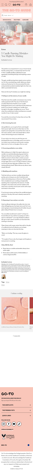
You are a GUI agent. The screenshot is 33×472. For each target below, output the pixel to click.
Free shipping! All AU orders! (16, 1)
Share (3, 285)
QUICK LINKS (6, 415)
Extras (3, 49)
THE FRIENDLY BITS (8, 410)
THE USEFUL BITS (7, 405)
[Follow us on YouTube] (14, 424)
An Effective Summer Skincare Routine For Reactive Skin (12, 327)
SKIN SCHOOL (7, 19)
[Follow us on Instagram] (4, 424)
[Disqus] (16, 362)
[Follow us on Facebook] (9, 424)
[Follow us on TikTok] (19, 424)
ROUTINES (17, 19)
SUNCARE (25, 19)
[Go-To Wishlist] (9, 5)
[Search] (6, 5)
